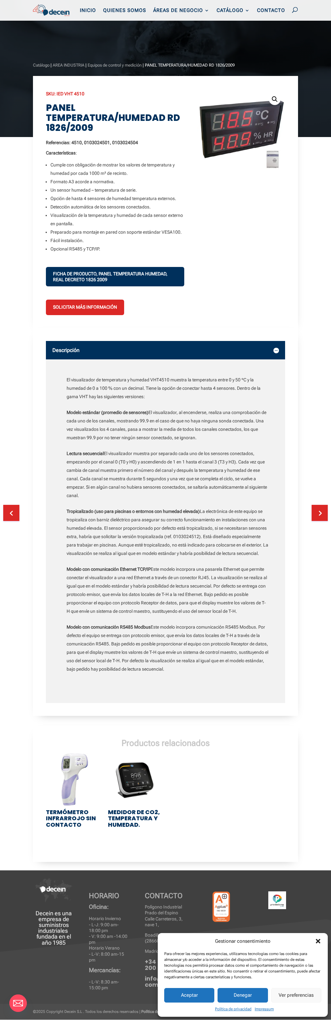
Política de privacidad (233, 1009)
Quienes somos (124, 10)
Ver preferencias (296, 995)
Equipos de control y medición (115, 65)
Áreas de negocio (178, 10)
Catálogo (230, 10)
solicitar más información (85, 307)
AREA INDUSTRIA (68, 65)
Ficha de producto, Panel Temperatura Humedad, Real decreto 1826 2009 (110, 276)
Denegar (243, 995)
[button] (318, 941)
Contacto (271, 10)
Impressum (264, 1009)
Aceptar (189, 995)
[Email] (18, 1003)
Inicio (88, 10)
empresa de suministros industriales (53, 925)
